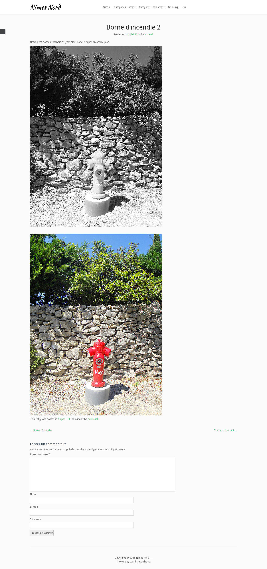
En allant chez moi (225, 430)
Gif (68, 419)
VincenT (149, 34)
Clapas (61, 419)
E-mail (34, 506)
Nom (33, 494)
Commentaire (40, 454)
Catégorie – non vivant (151, 7)
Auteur (106, 7)
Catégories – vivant (124, 7)
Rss (184, 7)
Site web (35, 519)
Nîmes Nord (45, 7)
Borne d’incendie (41, 430)
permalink (93, 419)
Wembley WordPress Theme (134, 561)
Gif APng (173, 7)
